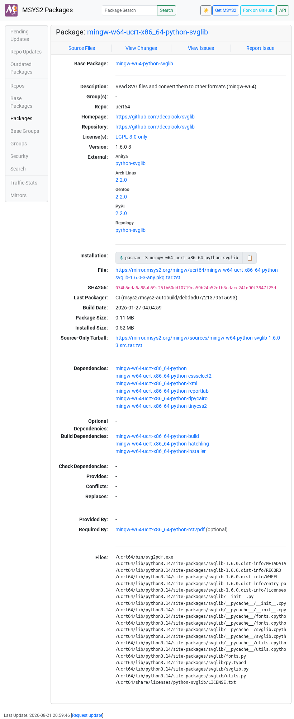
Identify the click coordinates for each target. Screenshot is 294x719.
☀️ (206, 10)
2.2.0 (121, 180)
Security (19, 156)
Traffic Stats (23, 183)
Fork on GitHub (257, 10)
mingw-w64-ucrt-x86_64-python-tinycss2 (161, 406)
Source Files (81, 48)
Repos (17, 86)
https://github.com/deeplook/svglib (155, 117)
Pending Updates (19, 35)
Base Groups (24, 131)
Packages (21, 118)
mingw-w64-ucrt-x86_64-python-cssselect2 (163, 376)
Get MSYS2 (225, 10)
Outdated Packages (21, 68)
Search (166, 10)
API (282, 10)
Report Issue (260, 48)
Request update (87, 715)
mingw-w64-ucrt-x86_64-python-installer (160, 451)
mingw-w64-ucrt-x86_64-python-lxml (156, 383)
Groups (18, 143)
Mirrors (18, 195)
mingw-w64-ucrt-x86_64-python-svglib (147, 32)
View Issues (201, 48)
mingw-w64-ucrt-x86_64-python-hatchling (162, 444)
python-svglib (130, 163)
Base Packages (21, 102)
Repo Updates (26, 52)
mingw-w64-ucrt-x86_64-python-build (157, 436)
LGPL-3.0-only (131, 137)
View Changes (141, 48)
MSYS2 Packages (47, 10)
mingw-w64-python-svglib (144, 63)
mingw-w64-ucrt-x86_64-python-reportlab (162, 391)
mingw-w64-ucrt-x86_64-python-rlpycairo (161, 398)
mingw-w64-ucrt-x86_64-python (151, 368)
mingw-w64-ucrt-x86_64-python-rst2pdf (160, 529)
